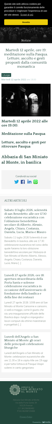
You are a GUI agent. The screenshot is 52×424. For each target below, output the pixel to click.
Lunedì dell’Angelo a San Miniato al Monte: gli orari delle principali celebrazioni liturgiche (23, 342)
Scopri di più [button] (26, 15)
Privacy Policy (26, 417)
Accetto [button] (26, 22)
